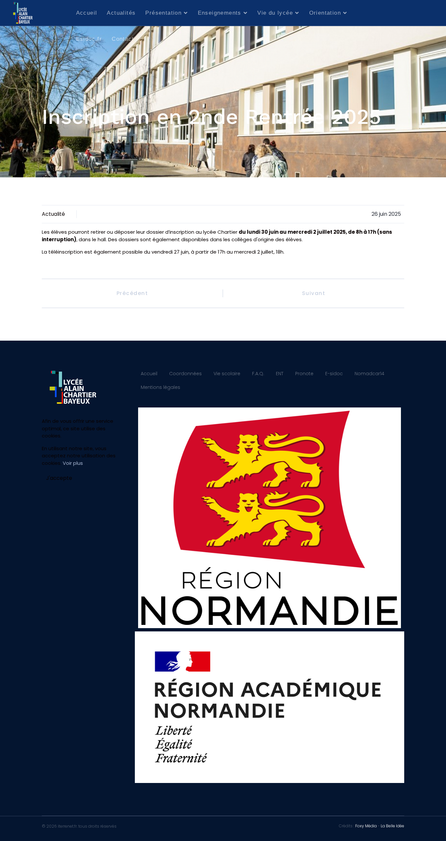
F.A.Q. (258, 373)
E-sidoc (334, 373)
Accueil (86, 13)
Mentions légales (160, 387)
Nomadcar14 (369, 373)
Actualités (121, 13)
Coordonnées (185, 373)
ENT (279, 373)
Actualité (53, 214)
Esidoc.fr (89, 39)
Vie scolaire (227, 373)
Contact (123, 39)
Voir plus (73, 463)
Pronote (304, 373)
